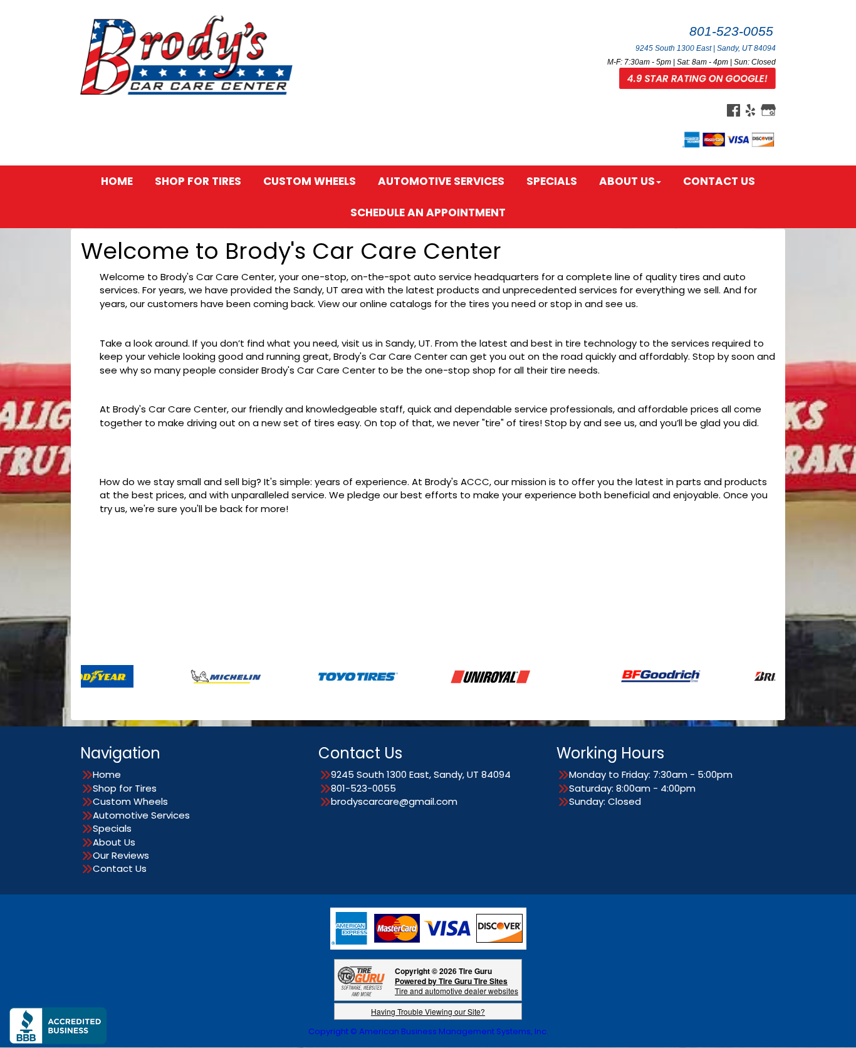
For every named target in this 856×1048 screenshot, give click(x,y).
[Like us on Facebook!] (733, 109)
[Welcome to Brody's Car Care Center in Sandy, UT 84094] (190, 54)
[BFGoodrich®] (625, 675)
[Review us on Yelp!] (750, 109)
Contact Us (719, 181)
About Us (627, 181)
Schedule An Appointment (428, 212)
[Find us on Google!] (768, 109)
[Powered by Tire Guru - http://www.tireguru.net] (361, 980)
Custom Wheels (309, 181)
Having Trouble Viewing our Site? (428, 1011)
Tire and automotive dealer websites (456, 985)
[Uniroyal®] (454, 675)
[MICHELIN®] (190, 675)
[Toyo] (322, 675)
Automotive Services (441, 181)
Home (117, 181)
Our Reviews (121, 855)
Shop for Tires (198, 181)
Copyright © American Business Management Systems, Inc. (428, 1031)
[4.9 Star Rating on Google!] (697, 77)
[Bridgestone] (757, 675)
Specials (551, 181)
